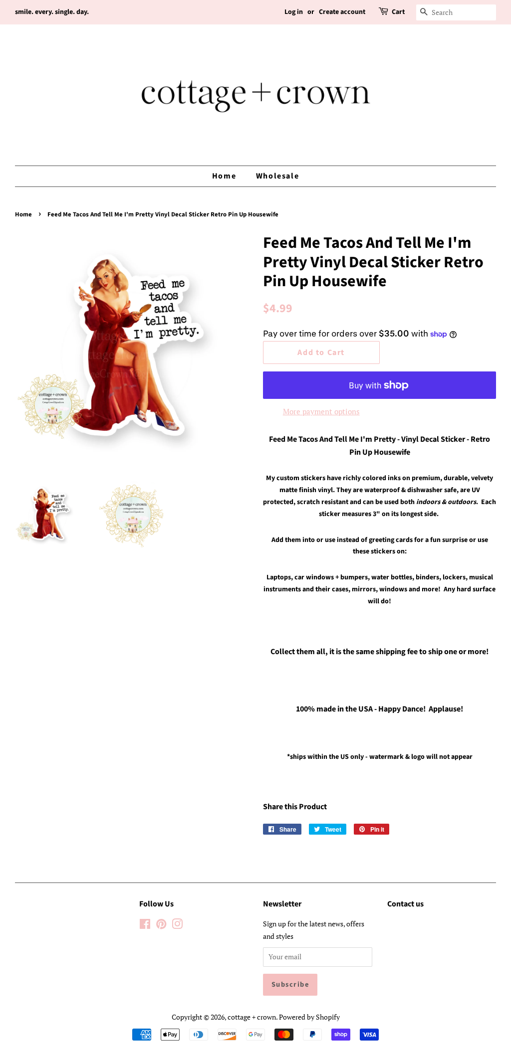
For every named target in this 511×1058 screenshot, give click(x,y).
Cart (398, 12)
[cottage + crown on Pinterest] (161, 925)
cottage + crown (252, 1017)
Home (224, 176)
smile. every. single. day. (52, 12)
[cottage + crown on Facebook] (145, 925)
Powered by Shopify (309, 1017)
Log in (293, 12)
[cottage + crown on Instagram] (177, 925)
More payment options (321, 411)
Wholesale (277, 176)
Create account (342, 12)
